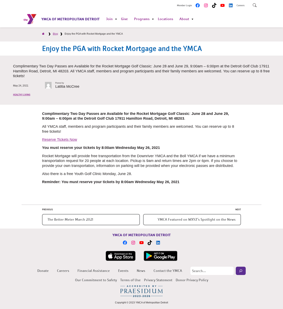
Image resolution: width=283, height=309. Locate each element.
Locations (165, 19)
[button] (59, 139)
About (184, 19)
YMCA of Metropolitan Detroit (70, 19)
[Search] (241, 271)
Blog (55, 33)
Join (109, 19)
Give (124, 19)
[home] (43, 33)
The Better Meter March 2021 (70, 219)
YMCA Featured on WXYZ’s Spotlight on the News (197, 219)
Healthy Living (21, 94)
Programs (142, 19)
